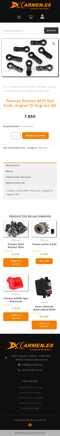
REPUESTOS (29, 86)
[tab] (30, 165)
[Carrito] (30, 17)
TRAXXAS (41, 86)
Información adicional (18, 177)
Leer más (44, 261)
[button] (19, 17)
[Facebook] (30, 425)
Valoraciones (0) (15, 183)
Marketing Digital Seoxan (30, 433)
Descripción (13, 165)
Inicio (6, 86)
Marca (9, 171)
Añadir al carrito (35, 135)
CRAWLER (16, 86)
